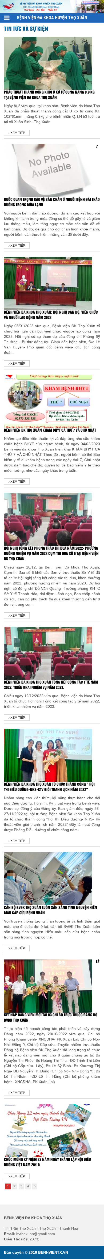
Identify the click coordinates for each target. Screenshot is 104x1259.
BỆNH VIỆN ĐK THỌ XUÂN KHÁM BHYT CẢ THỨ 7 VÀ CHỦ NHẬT (50, 430)
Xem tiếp (17, 133)
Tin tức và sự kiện (26, 29)
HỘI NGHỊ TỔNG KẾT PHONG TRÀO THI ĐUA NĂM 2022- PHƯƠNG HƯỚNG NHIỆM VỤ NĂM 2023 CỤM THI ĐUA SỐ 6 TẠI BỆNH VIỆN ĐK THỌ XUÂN (51, 554)
